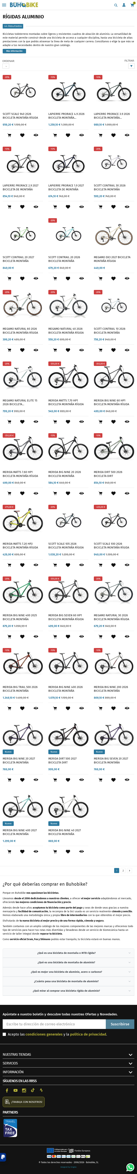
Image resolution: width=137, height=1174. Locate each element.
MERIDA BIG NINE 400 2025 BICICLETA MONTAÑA (20, 617)
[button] (3, 1157)
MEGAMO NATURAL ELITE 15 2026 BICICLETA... (20, 402)
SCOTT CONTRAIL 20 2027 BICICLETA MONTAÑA (18, 259)
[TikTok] (33, 1090)
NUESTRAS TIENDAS (17, 1054)
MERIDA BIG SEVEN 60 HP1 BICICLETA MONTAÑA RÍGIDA (66, 617)
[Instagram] (24, 1090)
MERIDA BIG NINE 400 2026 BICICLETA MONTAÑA (65, 689)
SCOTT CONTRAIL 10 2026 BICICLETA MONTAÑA (109, 330)
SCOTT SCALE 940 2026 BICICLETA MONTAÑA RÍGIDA (20, 116)
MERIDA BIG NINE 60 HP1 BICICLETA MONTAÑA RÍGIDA (111, 402)
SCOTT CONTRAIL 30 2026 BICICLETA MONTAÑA (110, 187)
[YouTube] (15, 1090)
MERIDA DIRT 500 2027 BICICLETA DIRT (62, 760)
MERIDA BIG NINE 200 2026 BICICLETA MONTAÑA (111, 689)
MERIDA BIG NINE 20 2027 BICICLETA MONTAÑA (19, 760)
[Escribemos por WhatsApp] (129, 1166)
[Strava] (41, 1090)
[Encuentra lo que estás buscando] (116, 5)
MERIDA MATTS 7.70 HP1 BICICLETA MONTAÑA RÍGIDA (66, 402)
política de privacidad (88, 1034)
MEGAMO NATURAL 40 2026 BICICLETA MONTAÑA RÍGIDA (66, 330)
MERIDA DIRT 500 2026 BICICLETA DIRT (108, 474)
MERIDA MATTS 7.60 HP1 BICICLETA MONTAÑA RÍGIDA (20, 474)
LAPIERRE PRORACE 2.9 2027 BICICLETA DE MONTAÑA (20, 187)
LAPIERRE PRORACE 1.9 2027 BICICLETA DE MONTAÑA (66, 187)
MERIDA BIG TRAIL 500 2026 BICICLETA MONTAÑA (20, 689)
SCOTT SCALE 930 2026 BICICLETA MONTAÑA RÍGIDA (111, 545)
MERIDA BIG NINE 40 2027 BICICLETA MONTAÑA (64, 832)
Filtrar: (130, 60)
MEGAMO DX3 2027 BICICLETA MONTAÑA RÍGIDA (112, 259)
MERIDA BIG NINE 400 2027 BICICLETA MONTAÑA (20, 832)
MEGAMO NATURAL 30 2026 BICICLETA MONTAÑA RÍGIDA (111, 617)
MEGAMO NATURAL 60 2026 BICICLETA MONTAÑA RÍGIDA (20, 330)
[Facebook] (7, 1090)
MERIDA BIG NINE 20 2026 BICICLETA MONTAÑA (64, 474)
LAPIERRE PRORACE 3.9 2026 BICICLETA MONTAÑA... (112, 116)
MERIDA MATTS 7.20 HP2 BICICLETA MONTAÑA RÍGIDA (20, 545)
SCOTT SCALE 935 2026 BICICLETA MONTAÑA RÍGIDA (66, 545)
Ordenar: (8, 61)
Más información (14, 51)
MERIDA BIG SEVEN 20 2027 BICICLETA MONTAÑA (111, 760)
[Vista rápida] (36, 135)
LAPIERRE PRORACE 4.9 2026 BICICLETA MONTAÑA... (66, 116)
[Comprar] (9, 135)
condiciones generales (44, 1034)
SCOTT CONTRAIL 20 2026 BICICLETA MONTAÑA (64, 259)
